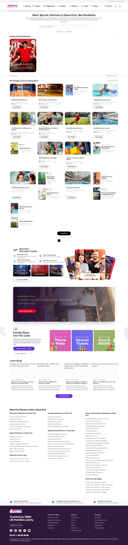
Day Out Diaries (75, 517)
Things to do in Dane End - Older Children (97, 489)
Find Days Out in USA (76, 530)
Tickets (37, 6)
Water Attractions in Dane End (21, 433)
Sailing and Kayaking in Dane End (19, 444)
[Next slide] (117, 36)
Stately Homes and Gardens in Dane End (59, 448)
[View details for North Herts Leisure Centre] (50, 97)
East (7, 10)
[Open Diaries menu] (67, 6)
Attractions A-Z (51, 525)
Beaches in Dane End (16, 436)
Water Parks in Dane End (17, 448)
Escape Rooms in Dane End (93, 433)
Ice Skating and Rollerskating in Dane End (97, 443)
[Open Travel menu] (89, 6)
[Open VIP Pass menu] (79, 6)
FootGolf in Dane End (91, 436)
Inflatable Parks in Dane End (94, 450)
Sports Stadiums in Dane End (56, 446)
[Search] (116, 6)
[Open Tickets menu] (41, 6)
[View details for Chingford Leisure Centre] (105, 97)
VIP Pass (75, 6)
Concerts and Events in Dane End (95, 426)
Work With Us (120, 1)
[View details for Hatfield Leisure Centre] (23, 97)
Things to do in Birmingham (54, 520)
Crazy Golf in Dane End (92, 428)
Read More (64, 22)
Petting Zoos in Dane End (55, 421)
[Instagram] (24, 530)
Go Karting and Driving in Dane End (96, 438)
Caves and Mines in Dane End (56, 436)
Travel (86, 6)
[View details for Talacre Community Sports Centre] (78, 156)
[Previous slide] (115, 36)
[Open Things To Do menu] (56, 6)
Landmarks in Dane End (54, 439)
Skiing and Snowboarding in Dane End (96, 465)
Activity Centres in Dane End (18, 416)
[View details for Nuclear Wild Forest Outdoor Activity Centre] (50, 126)
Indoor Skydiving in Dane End (94, 445)
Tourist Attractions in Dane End (56, 453)
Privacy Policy (98, 525)
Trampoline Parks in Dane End (94, 472)
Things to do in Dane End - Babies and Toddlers (99, 485)
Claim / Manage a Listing (101, 520)
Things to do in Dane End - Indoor (19, 459)
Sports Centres (40, 10)
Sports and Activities (30, 10)
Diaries (63, 6)
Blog (95, 6)
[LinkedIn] (15, 530)
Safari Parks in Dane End (55, 424)
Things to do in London (53, 517)
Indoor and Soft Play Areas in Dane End (97, 448)
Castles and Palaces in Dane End (57, 434)
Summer (28, 6)
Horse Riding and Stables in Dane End (96, 440)
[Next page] (69, 240)
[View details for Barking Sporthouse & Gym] (50, 156)
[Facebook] (11, 530)
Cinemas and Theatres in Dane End (96, 423)
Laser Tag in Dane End (92, 455)
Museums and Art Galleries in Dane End (59, 441)
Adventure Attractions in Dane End (23, 413)
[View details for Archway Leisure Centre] (105, 126)
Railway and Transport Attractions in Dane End (61, 444)
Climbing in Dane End (16, 419)
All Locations (50, 528)
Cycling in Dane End (91, 431)
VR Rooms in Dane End (92, 475)
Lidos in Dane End (15, 441)
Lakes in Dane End (15, 439)
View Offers (68, 31)
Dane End (20, 10)
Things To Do (50, 6)
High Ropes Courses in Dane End (19, 421)
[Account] (120, 6)
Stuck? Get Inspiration (52, 522)
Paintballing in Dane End (92, 457)
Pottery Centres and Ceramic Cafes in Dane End (99, 460)
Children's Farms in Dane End (56, 419)
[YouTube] (29, 530)
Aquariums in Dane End (54, 416)
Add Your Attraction (99, 522)
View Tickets (59, 31)
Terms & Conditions (99, 528)
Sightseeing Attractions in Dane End (61, 430)
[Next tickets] (64, 270)
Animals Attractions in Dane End (60, 413)
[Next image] (33, 90)
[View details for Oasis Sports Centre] (78, 186)
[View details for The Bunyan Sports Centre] (23, 186)
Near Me (109, 6)
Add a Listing (111, 1)
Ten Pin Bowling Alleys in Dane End (95, 470)
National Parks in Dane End (17, 424)
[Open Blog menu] (99, 6)
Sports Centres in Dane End (93, 467)
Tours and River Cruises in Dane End (58, 456)
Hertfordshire (13, 10)
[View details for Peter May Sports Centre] (78, 126)
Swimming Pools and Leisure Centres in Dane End (24, 446)
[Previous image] (12, 90)
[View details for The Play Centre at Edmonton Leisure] (23, 126)
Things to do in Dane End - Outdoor (20, 461)
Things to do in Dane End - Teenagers (96, 492)
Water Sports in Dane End (17, 451)
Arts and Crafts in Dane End (93, 421)
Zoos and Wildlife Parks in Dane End (58, 426)
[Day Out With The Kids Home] (12, 6)
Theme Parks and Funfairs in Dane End (59, 451)
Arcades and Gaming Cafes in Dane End (97, 419)
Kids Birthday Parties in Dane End (95, 453)
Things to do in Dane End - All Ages (96, 482)
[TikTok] (20, 530)
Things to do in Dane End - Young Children (98, 487)
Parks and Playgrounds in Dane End (20, 426)
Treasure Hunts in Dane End (55, 458)
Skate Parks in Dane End (93, 462)
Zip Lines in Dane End (16, 429)
